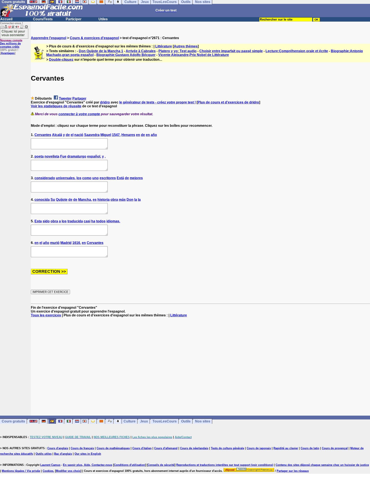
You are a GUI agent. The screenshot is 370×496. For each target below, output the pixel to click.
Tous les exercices (46, 315)
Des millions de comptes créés (11, 43)
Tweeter (65, 98)
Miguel (105, 135)
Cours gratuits (13, 421)
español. (94, 156)
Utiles (103, 19)
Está (120, 178)
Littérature (163, 46)
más (122, 199)
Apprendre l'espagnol (48, 38)
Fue (63, 156)
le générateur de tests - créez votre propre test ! (157, 102)
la (135, 199)
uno (95, 178)
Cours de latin (310, 448)
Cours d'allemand (166, 448)
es (95, 199)
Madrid (66, 243)
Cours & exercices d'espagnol (94, 38)
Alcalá (57, 135)
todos (101, 221)
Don (130, 199)
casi (87, 221)
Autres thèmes (186, 46)
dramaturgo (76, 156)
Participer (73, 19)
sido (46, 221)
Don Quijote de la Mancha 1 (101, 51)
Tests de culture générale (227, 448)
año (154, 135)
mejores (136, 178)
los (78, 178)
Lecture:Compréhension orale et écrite (297, 51)
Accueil (6, 19)
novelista (52, 156)
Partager (79, 98)
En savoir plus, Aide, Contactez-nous (87, 464)
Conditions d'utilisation (129, 464)
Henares (128, 135)
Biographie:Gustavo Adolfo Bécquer (125, 55)
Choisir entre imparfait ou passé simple (231, 51)
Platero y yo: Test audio (177, 51)
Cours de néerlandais (194, 448)
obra (114, 199)
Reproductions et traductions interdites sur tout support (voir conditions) (224, 464)
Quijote (61, 199)
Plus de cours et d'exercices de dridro (228, 102)
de (68, 135)
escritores (108, 178)
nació (78, 135)
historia (103, 199)
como (86, 178)
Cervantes (42, 135)
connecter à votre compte (79, 114)
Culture (130, 421)
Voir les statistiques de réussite (56, 106)
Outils (186, 421)
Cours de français (82, 448)
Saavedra (92, 135)
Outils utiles (44, 453)
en (138, 135)
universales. (66, 178)
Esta (38, 221)
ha (93, 221)
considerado (44, 178)
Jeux (144, 421)
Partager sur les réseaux (293, 470)
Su (53, 199)
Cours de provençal (335, 448)
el (72, 135)
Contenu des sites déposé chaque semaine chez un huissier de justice (322, 464)
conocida (42, 199)
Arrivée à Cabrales (141, 51)
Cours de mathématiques (113, 448)
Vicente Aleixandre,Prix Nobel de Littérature (193, 55)
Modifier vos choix (68, 470)
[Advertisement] (200, 366)
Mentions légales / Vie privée (21, 470)
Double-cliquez (61, 59)
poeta (39, 156)
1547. (116, 135)
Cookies (48, 470)
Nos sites (202, 421)
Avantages (8, 53)
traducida (75, 221)
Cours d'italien (142, 448)
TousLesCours (164, 421)
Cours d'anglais (57, 448)
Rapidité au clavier (285, 448)
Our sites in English (88, 453)
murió (55, 243)
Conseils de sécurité (161, 464)
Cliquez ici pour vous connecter (13, 33)
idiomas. (113, 221)
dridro (105, 102)
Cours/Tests (43, 19)
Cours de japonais (259, 448)
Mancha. (85, 199)
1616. (76, 243)
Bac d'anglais (63, 453)
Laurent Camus (50, 464)
